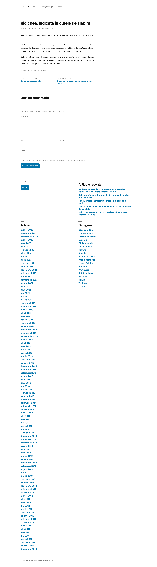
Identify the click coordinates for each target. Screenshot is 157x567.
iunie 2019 (26, 346)
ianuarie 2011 (27, 546)
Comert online (85, 233)
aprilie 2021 (26, 296)
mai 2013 (25, 472)
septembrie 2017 (29, 409)
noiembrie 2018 (28, 369)
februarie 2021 (28, 303)
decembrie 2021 (29, 270)
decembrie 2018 (29, 366)
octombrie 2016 (28, 439)
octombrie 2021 (28, 276)
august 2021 (27, 283)
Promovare (83, 270)
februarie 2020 (28, 323)
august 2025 (27, 240)
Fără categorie (85, 243)
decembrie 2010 (29, 549)
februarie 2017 (28, 432)
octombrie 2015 (28, 466)
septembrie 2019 (29, 336)
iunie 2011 (26, 532)
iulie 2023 (26, 253)
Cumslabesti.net (28, 6)
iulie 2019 (25, 343)
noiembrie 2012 (28, 489)
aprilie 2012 (26, 509)
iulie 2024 (26, 246)
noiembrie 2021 (28, 273)
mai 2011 (25, 536)
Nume (23, 141)
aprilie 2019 (26, 353)
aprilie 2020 (27, 319)
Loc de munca (85, 246)
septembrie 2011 (29, 522)
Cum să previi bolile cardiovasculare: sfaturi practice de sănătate (104, 207)
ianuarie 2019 (27, 363)
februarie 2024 (28, 250)
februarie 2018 (28, 393)
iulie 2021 (25, 286)
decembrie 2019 (29, 329)
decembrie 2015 (29, 462)
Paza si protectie (86, 260)
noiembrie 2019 (28, 333)
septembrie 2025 (29, 236)
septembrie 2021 (29, 280)
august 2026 (27, 230)
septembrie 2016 (29, 442)
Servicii (82, 280)
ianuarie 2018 (27, 396)
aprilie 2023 (27, 256)
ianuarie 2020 (27, 326)
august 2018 (27, 376)
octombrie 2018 (28, 373)
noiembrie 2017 (28, 403)
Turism (81, 286)
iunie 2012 (26, 502)
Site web (23, 150)
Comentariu (25, 116)
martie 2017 (27, 429)
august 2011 (27, 526)
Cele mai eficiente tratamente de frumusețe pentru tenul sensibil (103, 196)
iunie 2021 (26, 290)
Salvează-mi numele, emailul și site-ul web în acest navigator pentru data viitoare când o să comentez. (54, 160)
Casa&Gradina (85, 230)
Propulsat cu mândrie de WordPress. (42, 560)
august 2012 (27, 496)
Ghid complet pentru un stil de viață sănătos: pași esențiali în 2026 (103, 213)
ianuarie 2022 (27, 266)
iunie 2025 (26, 243)
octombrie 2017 (28, 406)
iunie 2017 (26, 419)
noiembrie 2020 (29, 306)
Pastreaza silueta (87, 256)
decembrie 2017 (29, 399)
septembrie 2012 (29, 492)
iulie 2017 (25, 416)
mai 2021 (25, 293)
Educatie (82, 240)
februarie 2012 (28, 512)
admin (24, 28)
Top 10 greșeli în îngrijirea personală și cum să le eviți (102, 202)
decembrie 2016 (29, 436)
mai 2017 (25, 422)
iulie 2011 (25, 529)
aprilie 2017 (26, 426)
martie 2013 (27, 476)
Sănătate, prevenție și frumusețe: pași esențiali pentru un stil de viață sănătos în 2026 (101, 190)
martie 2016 (27, 456)
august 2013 (27, 469)
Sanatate (43, 70)
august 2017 (27, 413)
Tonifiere (82, 283)
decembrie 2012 (29, 486)
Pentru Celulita (85, 263)
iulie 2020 (26, 313)
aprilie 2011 (26, 539)
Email (62, 141)
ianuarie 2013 (27, 482)
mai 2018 (25, 386)
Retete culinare (86, 273)
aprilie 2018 (26, 389)
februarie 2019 (28, 359)
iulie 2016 (25, 449)
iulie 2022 (26, 260)
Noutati (82, 250)
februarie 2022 (28, 263)
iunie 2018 (26, 383)
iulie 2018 (25, 379)
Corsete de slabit (87, 236)
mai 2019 (25, 349)
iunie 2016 (26, 452)
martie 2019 (27, 356)
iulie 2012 (25, 499)
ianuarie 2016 (27, 459)
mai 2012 (25, 506)
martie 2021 (27, 300)
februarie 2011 (28, 542)
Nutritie (82, 253)
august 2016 (27, 446)
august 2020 (27, 310)
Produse (82, 266)
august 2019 (27, 339)
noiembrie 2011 (28, 519)
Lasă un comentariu (47, 28)
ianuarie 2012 (27, 516)
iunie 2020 (26, 316)
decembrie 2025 (29, 233)
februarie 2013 (28, 479)
